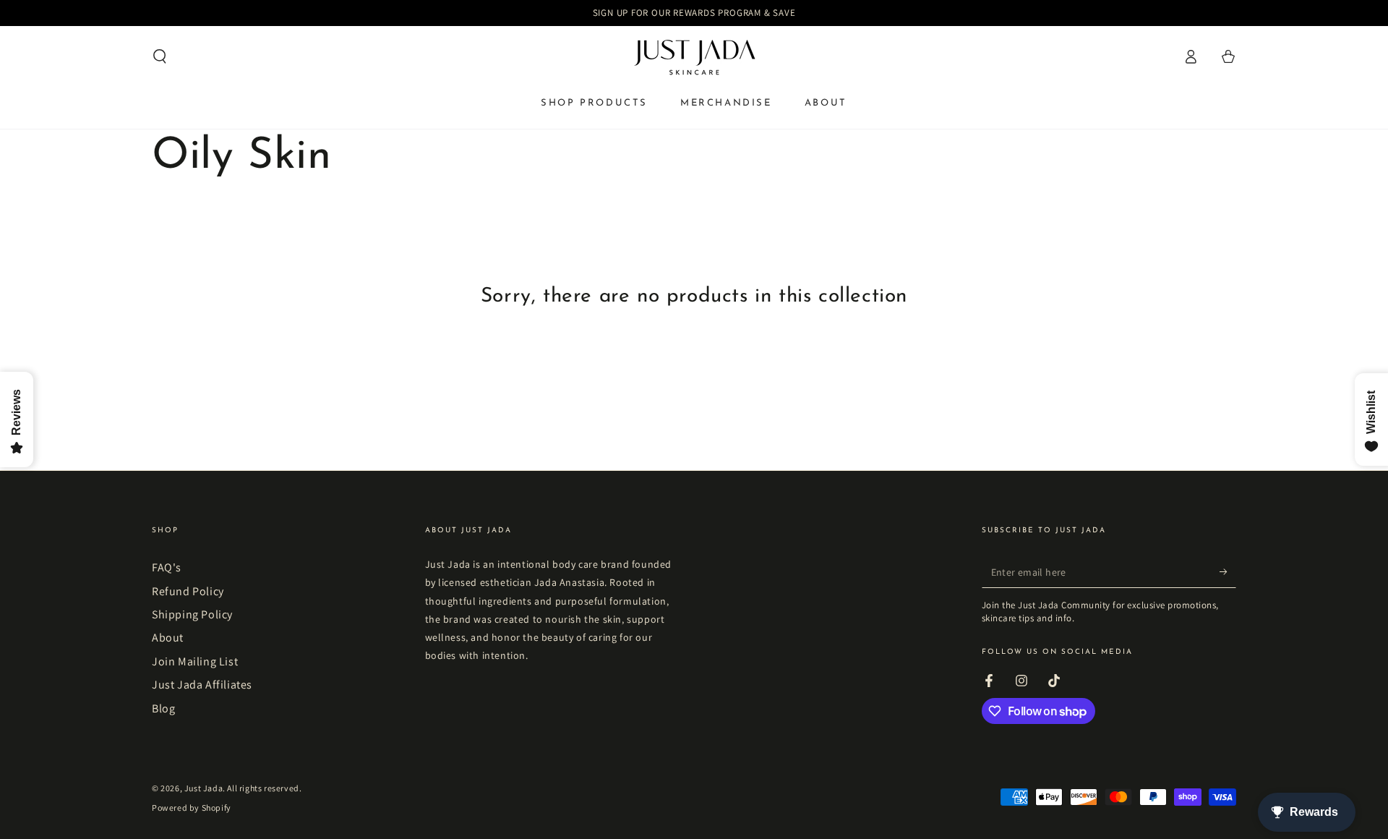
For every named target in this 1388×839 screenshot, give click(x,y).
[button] (160, 56)
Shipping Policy (192, 614)
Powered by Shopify (191, 807)
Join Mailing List (195, 661)
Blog (163, 708)
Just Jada (203, 788)
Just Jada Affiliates (202, 684)
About (168, 637)
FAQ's (166, 567)
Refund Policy (188, 591)
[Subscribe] (1228, 571)
